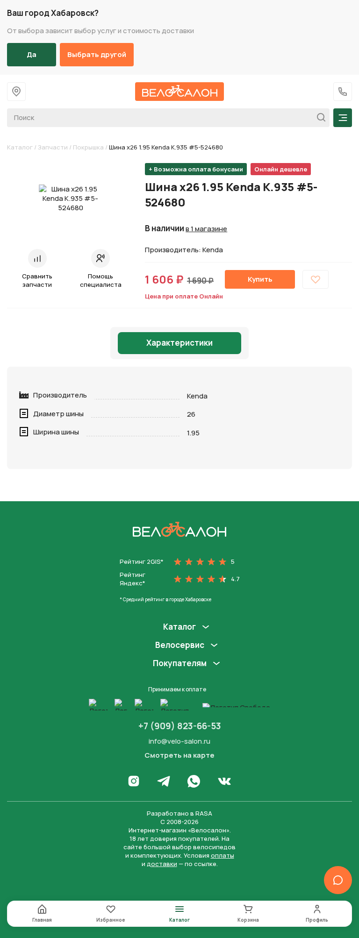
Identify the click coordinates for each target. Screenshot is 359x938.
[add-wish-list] (315, 279)
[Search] (318, 117)
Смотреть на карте (179, 755)
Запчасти (53, 147)
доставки (162, 864)
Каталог (20, 147)
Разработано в (179, 813)
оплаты (222, 855)
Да (31, 54)
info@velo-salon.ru (179, 741)
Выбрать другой (96, 54)
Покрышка (88, 147)
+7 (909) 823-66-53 (179, 726)
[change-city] (16, 91)
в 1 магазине (206, 229)
